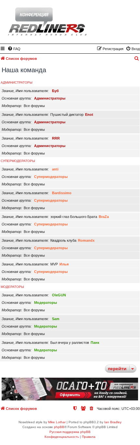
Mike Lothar (57, 422)
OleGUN (59, 295)
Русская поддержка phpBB (70, 432)
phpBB (59, 427)
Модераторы (12, 287)
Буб (55, 91)
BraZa (104, 217)
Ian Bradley (112, 422)
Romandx (86, 240)
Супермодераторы (18, 161)
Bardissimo (61, 193)
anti (55, 169)
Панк (95, 342)
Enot (89, 114)
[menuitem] (13, 49)
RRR (56, 138)
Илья (64, 264)
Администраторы (16, 82)
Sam (55, 319)
